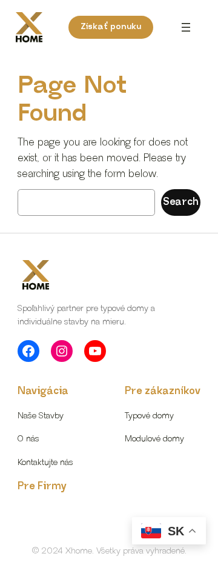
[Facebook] (28, 351)
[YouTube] (95, 351)
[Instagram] (62, 351)
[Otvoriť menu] (186, 27)
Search (181, 202)
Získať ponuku (111, 27)
